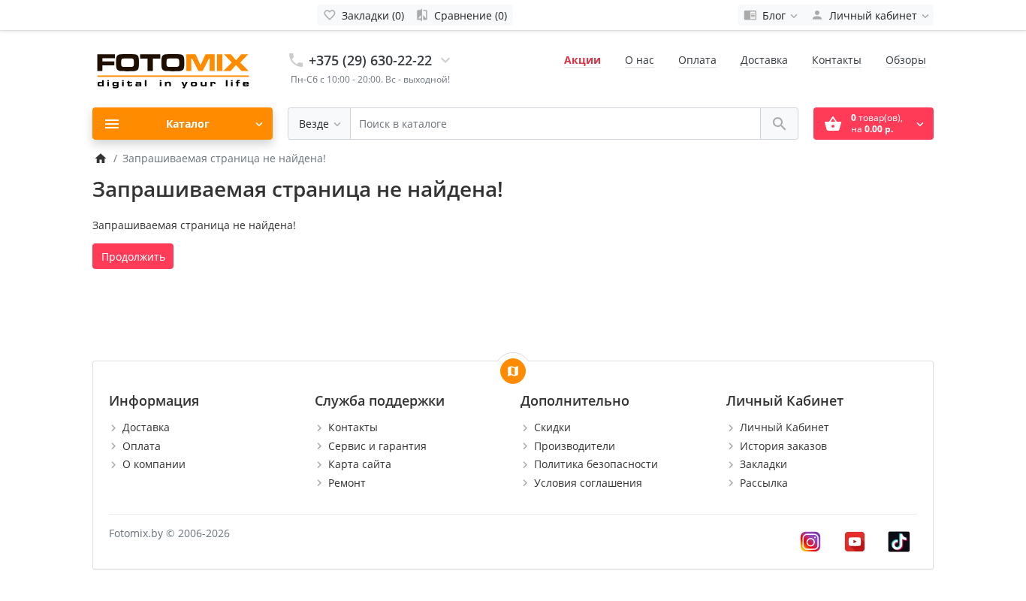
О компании (154, 464)
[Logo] (175, 68)
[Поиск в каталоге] (779, 123)
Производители (574, 446)
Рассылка (764, 483)
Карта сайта (359, 464)
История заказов (783, 446)
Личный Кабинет (784, 427)
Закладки (763, 464)
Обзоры (906, 60)
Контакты (837, 60)
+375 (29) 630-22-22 (370, 60)
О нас (639, 60)
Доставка (764, 60)
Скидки (552, 427)
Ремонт (347, 483)
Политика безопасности (596, 464)
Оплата (697, 60)
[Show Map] (513, 371)
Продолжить (133, 256)
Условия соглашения (588, 483)
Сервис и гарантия (377, 446)
